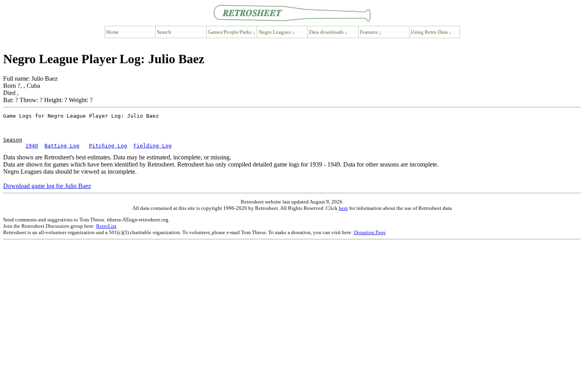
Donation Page (370, 232)
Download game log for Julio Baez (47, 185)
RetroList (106, 226)
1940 (31, 146)
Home (112, 32)
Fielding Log (152, 146)
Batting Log (61, 146)
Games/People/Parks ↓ (231, 32)
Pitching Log (108, 146)
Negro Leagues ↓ (277, 32)
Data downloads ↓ (328, 32)
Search (164, 32)
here (343, 208)
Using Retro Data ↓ (431, 32)
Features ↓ (371, 32)
